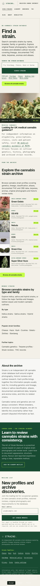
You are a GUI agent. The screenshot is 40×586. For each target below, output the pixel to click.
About (10, 15)
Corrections (28, 557)
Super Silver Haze (19, 261)
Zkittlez (5, 333)
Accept (11, 583)
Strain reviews (8, 350)
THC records (20, 350)
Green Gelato (17, 201)
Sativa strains (20, 314)
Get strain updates (20, 518)
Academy (17, 9)
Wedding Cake (29, 76)
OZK (13, 237)
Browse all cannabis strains (14, 83)
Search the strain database (13, 61)
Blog (4, 15)
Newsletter (18, 15)
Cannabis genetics (9, 347)
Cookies (24, 330)
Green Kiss (16, 249)
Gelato (4, 78)
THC (32, 9)
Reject (20, 583)
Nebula (14, 225)
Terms (11, 562)
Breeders (25, 9)
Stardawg (12, 76)
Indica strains (7, 314)
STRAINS (11, 536)
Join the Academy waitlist (13, 464)
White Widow (24, 78)
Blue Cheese (13, 78)
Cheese (20, 76)
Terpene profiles (25, 347)
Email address (7, 507)
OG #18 (14, 213)
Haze (12, 330)
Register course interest (29, 3)
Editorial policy (16, 557)
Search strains (20, 71)
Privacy (4, 562)
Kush (17, 330)
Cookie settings (20, 562)
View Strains (7, 9)
